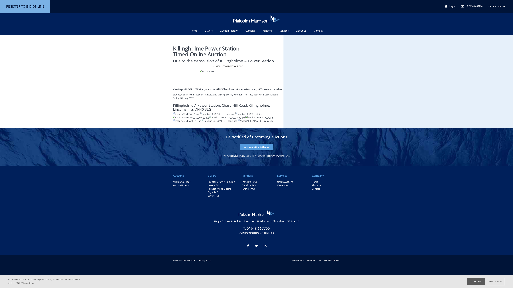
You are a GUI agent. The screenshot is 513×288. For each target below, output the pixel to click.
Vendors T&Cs (249, 181)
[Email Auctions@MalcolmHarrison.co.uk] (462, 6)
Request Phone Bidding (219, 188)
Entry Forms (248, 188)
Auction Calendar (181, 181)
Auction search (500, 6)
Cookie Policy (74, 279)
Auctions (250, 30)
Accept (477, 281)
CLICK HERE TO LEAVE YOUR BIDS (228, 66)
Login (452, 6)
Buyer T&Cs (213, 195)
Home (194, 30)
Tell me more (495, 281)
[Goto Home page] (256, 19)
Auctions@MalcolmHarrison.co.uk (257, 232)
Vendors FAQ (249, 185)
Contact (318, 30)
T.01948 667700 (475, 6)
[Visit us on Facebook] (248, 246)
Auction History (181, 185)
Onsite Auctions (285, 181)
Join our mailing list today (256, 147)
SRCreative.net (308, 260)
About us (301, 30)
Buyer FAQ (213, 192)
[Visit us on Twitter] (256, 246)
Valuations (282, 185)
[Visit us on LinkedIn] (265, 246)
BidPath (336, 260)
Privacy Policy (205, 260)
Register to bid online (25, 6)
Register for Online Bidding (221, 181)
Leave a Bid (213, 185)
